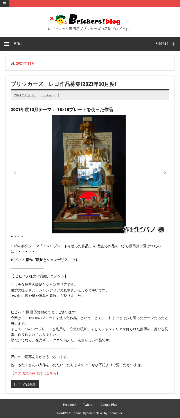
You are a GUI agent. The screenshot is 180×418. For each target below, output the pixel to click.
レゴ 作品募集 (24, 384)
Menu (18, 43)
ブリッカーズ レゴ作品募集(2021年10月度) (63, 84)
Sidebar (162, 43)
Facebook (69, 404)
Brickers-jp (48, 95)
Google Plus (109, 404)
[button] (165, 172)
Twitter (88, 404)
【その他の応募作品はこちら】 (35, 373)
